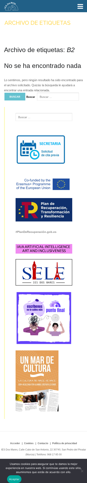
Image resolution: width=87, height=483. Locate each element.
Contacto (43, 443)
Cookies (29, 443)
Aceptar (14, 479)
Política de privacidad (64, 443)
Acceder (15, 443)
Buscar (30, 96)
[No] (82, 471)
